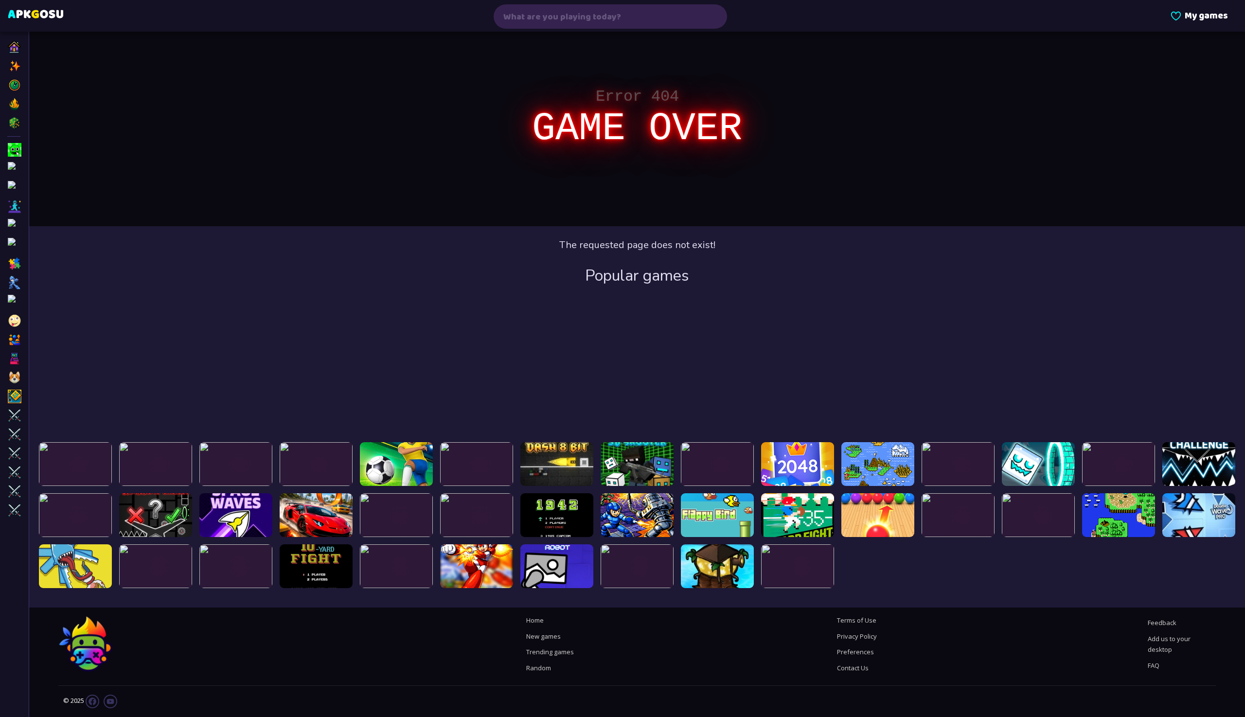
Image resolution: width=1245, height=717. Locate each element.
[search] (713, 16)
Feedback (1162, 622)
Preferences (855, 651)
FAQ (1153, 665)
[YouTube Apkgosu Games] (110, 701)
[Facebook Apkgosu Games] (92, 701)
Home (535, 620)
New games (543, 636)
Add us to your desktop (1169, 644)
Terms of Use (856, 620)
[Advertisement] (637, 364)
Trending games (550, 651)
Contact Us (853, 667)
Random (538, 667)
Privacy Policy (857, 636)
